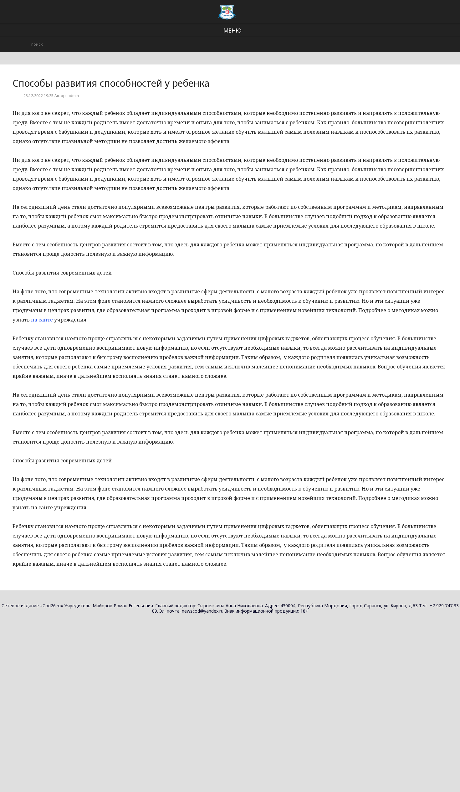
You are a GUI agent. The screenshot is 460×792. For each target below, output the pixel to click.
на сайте (42, 319)
